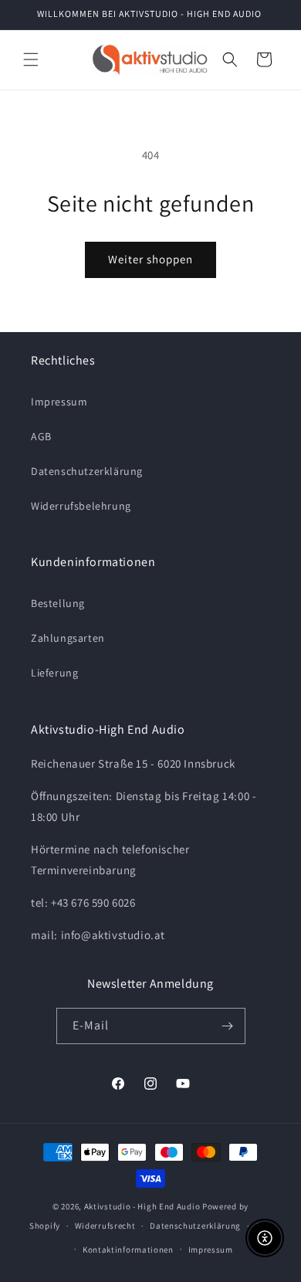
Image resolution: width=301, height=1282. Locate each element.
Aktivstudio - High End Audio (142, 1206)
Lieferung (54, 673)
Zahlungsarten (68, 638)
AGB (41, 436)
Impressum (59, 402)
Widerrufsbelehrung (81, 506)
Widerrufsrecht (105, 1225)
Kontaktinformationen (128, 1249)
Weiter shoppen (150, 259)
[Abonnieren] (228, 1026)
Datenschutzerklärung (87, 471)
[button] (31, 59)
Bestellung (58, 603)
